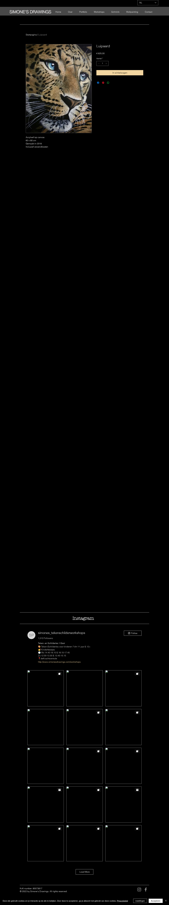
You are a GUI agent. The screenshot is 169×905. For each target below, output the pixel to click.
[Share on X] (113, 82)
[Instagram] (139, 889)
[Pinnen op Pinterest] (103, 82)
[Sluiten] (165, 901)
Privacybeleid (122, 900)
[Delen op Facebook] (98, 82)
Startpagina (31, 34)
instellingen (140, 900)
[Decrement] (98, 63)
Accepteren (155, 900)
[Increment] (106, 63)
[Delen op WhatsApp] (108, 82)
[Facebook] (145, 889)
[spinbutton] (102, 63)
